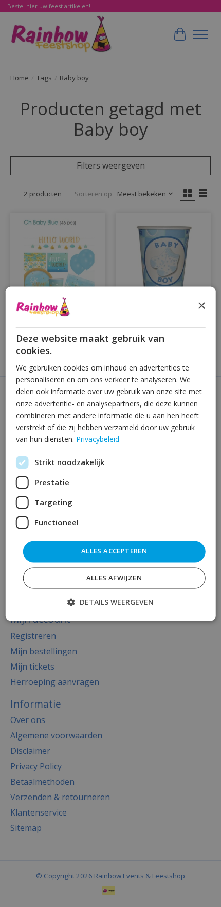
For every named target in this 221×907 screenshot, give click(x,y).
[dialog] (111, 453)
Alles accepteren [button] (114, 551)
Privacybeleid (97, 439)
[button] (110, 602)
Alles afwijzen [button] (114, 577)
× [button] (201, 306)
